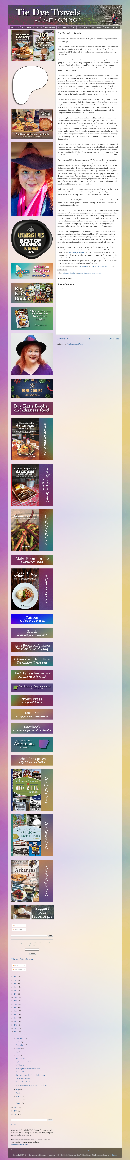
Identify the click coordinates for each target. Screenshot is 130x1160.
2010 (16, 1032)
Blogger (114, 1155)
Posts (16, 925)
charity (80, 273)
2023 (16, 987)
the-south (94, 273)
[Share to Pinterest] (66, 270)
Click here (14, 1125)
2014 (16, 1018)
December (20, 1035)
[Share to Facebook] (64, 270)
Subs (23, 27)
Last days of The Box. (23, 1078)
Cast (59, 27)
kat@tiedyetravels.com (19, 1144)
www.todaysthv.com (76, 252)
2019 (16, 1001)
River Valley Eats (97, 27)
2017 (16, 1008)
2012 (16, 1025)
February (19, 1100)
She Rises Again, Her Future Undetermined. (31, 1075)
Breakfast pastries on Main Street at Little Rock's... (33, 1085)
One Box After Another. (24, 1082)
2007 (16, 1114)
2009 (16, 1107)
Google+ (88, 1150)
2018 (16, 1004)
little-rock (87, 273)
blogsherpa (73, 273)
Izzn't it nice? (20, 1058)
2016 (16, 1011)
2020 (16, 997)
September (20, 1045)
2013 (16, 1021)
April (18, 1093)
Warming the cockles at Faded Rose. (28, 1068)
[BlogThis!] (60, 270)
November (20, 1038)
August (18, 1048)
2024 (16, 984)
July (17, 1052)
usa (100, 273)
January (19, 1103)
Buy (12, 27)
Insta (79, 27)
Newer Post (62, 338)
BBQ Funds (115, 27)
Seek (17, 27)
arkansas (66, 273)
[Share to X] (62, 270)
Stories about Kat (50, 27)
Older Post (114, 338)
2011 (16, 1028)
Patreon (107, 27)
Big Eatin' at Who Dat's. (24, 1062)
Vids (64, 27)
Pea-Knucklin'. (21, 1072)
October (19, 1042)
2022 (16, 990)
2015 (16, 1015)
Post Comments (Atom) (75, 344)
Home (88, 338)
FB (69, 27)
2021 (16, 994)
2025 (16, 980)
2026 (16, 977)
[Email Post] (112, 266)
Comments (18, 929)
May (17, 1089)
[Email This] (58, 270)
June (18, 1055)
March (18, 1096)
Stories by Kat (37, 27)
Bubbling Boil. (21, 1065)
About (29, 27)
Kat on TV (86, 27)
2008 (16, 1111)
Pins (74, 27)
